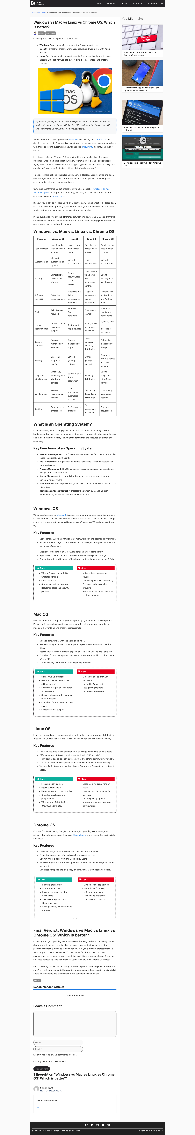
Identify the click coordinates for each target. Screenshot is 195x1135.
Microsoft (61, 515)
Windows (152, 3)
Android (111, 3)
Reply (39, 1107)
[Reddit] (103, 1124)
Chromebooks (79, 835)
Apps (124, 3)
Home (99, 3)
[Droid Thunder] (37, 3)
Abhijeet (41, 33)
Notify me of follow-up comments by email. (56, 1055)
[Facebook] (86, 1124)
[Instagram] (97, 1124)
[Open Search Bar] (162, 3)
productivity (87, 147)
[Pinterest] (108, 1124)
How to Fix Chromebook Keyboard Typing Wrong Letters (140, 53)
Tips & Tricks (137, 3)
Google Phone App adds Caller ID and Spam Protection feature (141, 89)
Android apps (59, 196)
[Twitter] (91, 1124)
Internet (41, 13)
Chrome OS (100, 139)
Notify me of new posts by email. (51, 1061)
